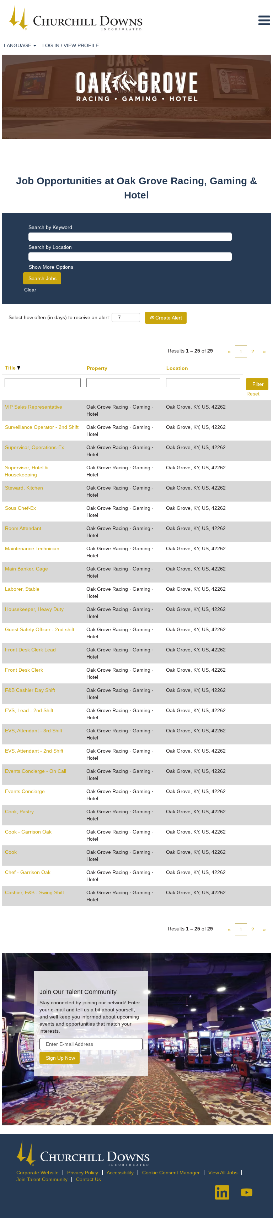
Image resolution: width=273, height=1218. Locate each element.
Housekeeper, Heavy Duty (34, 609)
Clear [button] (30, 290)
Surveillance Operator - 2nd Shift (42, 427)
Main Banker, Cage (26, 569)
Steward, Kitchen (24, 488)
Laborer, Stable (22, 589)
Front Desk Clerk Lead (30, 649)
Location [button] (177, 368)
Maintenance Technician (32, 548)
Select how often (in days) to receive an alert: (59, 317)
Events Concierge (25, 791)
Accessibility (120, 1172)
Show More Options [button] (51, 267)
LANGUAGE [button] (18, 45)
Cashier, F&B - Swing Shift (34, 892)
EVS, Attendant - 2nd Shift (34, 751)
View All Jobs (222, 1172)
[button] (240, 21)
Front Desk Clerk (24, 670)
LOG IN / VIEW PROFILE (70, 45)
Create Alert (168, 318)
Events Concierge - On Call (35, 771)
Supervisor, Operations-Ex (34, 447)
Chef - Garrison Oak (27, 872)
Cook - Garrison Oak (28, 832)
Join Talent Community (42, 1179)
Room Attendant (23, 528)
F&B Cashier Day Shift (30, 690)
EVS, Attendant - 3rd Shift (33, 730)
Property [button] (97, 368)
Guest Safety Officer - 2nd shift (39, 629)
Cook (11, 852)
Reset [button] (252, 394)
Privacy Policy (82, 1172)
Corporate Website (37, 1172)
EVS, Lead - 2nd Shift (29, 710)
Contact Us (88, 1179)
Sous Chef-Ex (20, 508)
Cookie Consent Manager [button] (171, 1172)
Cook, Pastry (19, 811)
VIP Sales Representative (33, 407)
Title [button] (11, 368)
